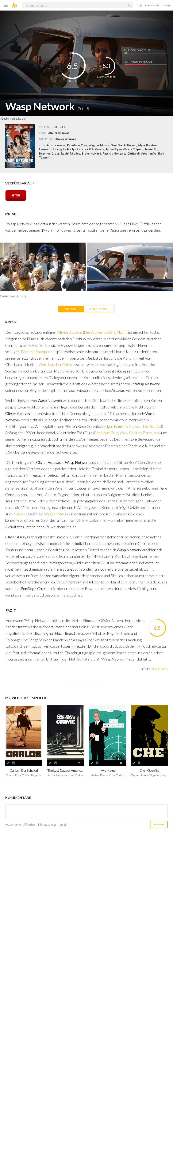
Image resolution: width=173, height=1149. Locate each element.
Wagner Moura (56, 514)
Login (166, 5)
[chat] (140, 5)
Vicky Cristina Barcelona (139, 432)
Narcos (19, 514)
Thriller (59, 126)
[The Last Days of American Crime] (65, 732)
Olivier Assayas (65, 139)
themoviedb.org (18, 118)
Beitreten (152, 5)
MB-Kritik (71, 309)
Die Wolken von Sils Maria (105, 332)
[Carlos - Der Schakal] (23, 732)
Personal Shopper (35, 351)
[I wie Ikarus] (107, 732)
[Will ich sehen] (13, 763)
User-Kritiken (99, 309)
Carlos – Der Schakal (145, 426)
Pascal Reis (159, 669)
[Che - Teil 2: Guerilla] (149, 732)
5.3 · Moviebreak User (138, 61)
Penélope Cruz (106, 432)
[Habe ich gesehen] (8, 763)
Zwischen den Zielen (55, 364)
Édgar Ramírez (115, 426)
